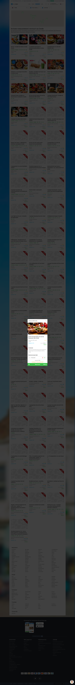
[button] (28, 328)
